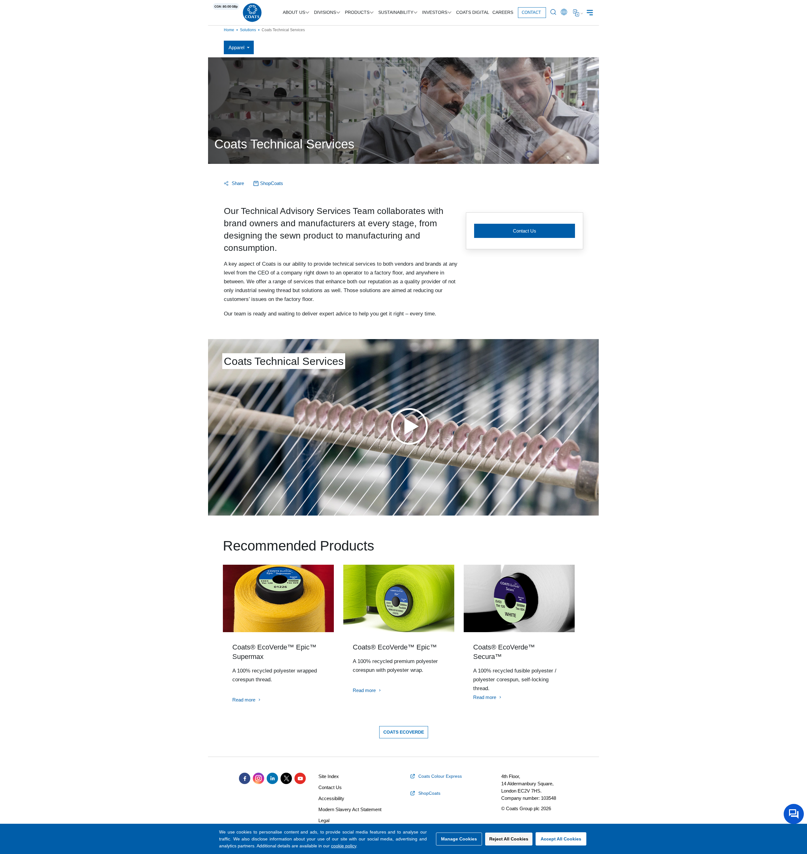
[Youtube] (300, 778)
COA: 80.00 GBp (226, 6)
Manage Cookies (459, 838)
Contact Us (524, 231)
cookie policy (343, 845)
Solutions (248, 30)
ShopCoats (271, 183)
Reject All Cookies (508, 838)
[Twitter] (286, 778)
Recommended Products (298, 545)
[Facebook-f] (244, 778)
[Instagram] (258, 778)
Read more (243, 699)
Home (229, 30)
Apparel (236, 47)
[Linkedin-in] (272, 778)
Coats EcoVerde (403, 732)
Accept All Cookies (561, 838)
